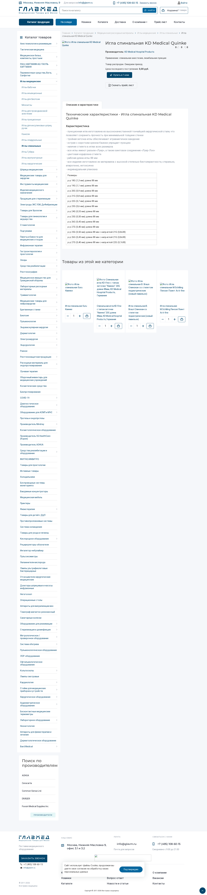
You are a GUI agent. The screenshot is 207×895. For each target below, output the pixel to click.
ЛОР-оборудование (30, 656)
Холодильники (27, 477)
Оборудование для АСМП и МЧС (36, 412)
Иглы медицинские (30, 81)
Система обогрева (29, 644)
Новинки (86, 22)
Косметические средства (33, 386)
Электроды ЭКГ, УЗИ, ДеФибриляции (38, 204)
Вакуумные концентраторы (34, 491)
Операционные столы (31, 600)
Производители (43, 815)
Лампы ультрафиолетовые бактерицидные (34, 569)
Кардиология (26, 682)
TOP (201, 889)
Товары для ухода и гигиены (34, 533)
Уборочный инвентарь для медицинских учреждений (33, 378)
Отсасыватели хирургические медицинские (35, 578)
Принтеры (25, 503)
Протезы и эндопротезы (32, 418)
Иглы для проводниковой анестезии (34, 112)
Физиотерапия (27, 509)
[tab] (82, 105)
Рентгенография (28, 272)
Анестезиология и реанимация (35, 43)
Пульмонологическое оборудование (38, 650)
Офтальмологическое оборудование (31, 663)
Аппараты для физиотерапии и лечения (35, 733)
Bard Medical (26, 746)
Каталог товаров (38, 37)
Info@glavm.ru (85, 3)
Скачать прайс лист (123, 85)
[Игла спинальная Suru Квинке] (77, 287)
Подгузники (26, 231)
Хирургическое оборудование (35, 697)
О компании (138, 22)
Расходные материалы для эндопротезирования (34, 364)
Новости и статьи (117, 883)
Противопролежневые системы (36, 521)
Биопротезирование (30, 392)
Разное (23, 351)
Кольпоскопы (27, 670)
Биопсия (24, 315)
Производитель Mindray (32, 424)
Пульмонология (28, 321)
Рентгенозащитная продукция (35, 357)
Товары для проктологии (32, 465)
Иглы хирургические (32, 163)
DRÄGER (26, 798)
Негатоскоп (26, 594)
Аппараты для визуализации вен (36, 606)
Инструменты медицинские (34, 184)
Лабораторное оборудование (35, 720)
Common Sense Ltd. (32, 791)
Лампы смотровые (29, 676)
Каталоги (103, 22)
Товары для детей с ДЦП (32, 515)
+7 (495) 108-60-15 (127, 2)
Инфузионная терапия (31, 245)
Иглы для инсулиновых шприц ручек (37, 126)
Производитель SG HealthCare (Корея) (35, 437)
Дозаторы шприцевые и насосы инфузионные (36, 586)
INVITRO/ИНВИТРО (29, 459)
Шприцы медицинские (31, 169)
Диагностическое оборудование (29, 405)
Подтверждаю (131, 869)
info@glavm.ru (29, 868)
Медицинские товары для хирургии (33, 176)
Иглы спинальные (31, 146)
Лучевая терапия (29, 371)
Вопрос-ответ (115, 878)
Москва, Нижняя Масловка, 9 (41, 2)
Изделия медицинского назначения (32, 191)
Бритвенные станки (30, 309)
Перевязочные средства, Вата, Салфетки (36, 74)
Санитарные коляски (30, 618)
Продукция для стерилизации (35, 198)
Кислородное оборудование (34, 539)
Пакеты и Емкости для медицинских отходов (31, 238)
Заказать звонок (148, 3)
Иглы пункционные (31, 119)
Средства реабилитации (32, 266)
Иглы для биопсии (31, 99)
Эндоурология (27, 345)
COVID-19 (24, 398)
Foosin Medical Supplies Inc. (35, 806)
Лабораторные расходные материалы (33, 287)
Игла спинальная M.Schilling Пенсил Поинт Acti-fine (172, 309)
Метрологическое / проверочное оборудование (34, 637)
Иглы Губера (28, 152)
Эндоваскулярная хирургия (34, 327)
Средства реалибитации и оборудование (33, 451)
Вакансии (158, 878)
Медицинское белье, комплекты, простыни (31, 56)
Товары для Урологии (31, 210)
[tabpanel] (125, 179)
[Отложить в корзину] (86, 316)
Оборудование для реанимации (36, 624)
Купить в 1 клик (121, 75)
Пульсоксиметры (29, 556)
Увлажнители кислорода (32, 562)
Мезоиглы (27, 105)
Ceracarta (27, 783)
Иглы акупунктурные (32, 158)
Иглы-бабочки (29, 87)
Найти (151, 10)
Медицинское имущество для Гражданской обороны (35, 279)
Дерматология (27, 333)
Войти (183, 3)
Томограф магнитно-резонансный (37, 612)
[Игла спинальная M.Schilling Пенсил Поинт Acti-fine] (172, 287)
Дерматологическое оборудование (38, 740)
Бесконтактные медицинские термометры (35, 712)
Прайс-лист (160, 22)
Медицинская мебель (31, 497)
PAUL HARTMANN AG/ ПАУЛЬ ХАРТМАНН (34, 65)
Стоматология (27, 225)
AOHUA (25, 775)
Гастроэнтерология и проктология (31, 252)
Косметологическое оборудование (38, 430)
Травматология (28, 295)
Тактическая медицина (32, 49)
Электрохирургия (29, 339)
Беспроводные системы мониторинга (32, 484)
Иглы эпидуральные (32, 140)
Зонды (23, 260)
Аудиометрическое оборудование (30, 704)
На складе (66, 22)
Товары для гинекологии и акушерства (33, 217)
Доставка (120, 22)
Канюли (26, 134)
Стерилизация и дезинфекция (35, 629)
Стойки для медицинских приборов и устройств (33, 689)
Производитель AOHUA (31, 444)
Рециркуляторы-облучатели (34, 544)
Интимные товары (29, 471)
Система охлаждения (31, 527)
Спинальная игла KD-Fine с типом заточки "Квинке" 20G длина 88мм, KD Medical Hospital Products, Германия (109, 313)
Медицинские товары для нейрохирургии (33, 302)
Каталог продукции (38, 22)
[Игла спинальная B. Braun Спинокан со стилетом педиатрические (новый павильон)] (141, 288)
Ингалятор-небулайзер (31, 550)
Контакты (179, 22)
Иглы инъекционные (32, 93)
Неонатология (27, 726)
